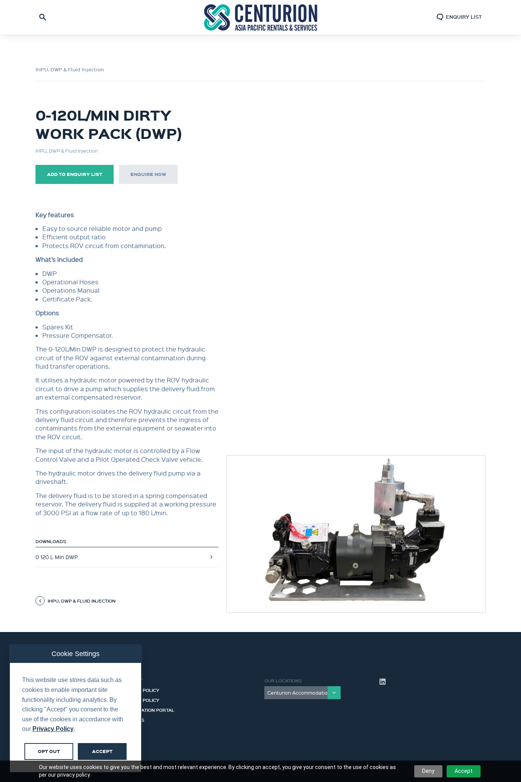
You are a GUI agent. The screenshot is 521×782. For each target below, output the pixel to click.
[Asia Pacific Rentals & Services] (260, 17)
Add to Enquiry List (74, 174)
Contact (131, 679)
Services (132, 719)
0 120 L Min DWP (56, 556)
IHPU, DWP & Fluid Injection (69, 69)
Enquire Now (148, 174)
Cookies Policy (140, 689)
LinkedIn (382, 681)
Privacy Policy (140, 699)
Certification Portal (147, 709)
